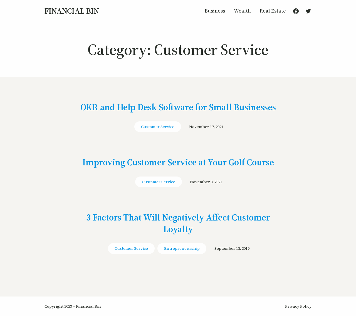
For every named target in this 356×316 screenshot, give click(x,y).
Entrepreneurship (182, 248)
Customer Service (157, 126)
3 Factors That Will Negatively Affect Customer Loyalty (178, 223)
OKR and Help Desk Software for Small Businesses (178, 107)
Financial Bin (71, 11)
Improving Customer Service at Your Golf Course (178, 162)
